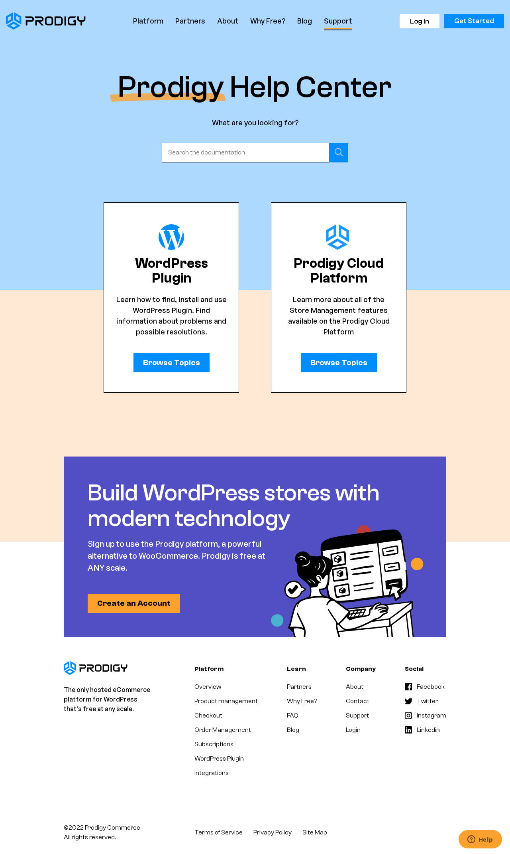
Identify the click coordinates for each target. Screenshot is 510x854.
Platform (148, 20)
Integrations (211, 773)
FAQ (292, 715)
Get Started (474, 21)
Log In (419, 21)
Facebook (431, 686)
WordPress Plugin (219, 758)
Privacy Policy (272, 832)
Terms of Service (218, 832)
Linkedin (428, 729)
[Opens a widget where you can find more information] (480, 840)
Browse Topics (171, 362)
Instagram (431, 715)
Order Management (222, 729)
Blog (304, 20)
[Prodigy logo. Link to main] (46, 21)
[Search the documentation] (338, 152)
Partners (190, 20)
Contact (357, 701)
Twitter (427, 701)
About (227, 20)
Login (353, 729)
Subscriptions (213, 744)
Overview (207, 686)
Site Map (314, 832)
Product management (226, 701)
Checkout (208, 715)
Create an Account (134, 603)
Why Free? (267, 20)
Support (338, 20)
